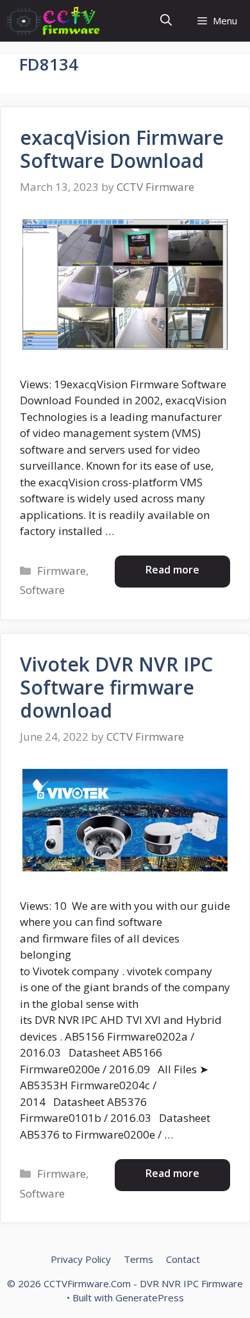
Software (42, 589)
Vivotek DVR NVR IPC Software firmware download (116, 687)
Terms (138, 1259)
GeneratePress (149, 1297)
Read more (172, 570)
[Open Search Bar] (166, 21)
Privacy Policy (81, 1259)
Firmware (61, 570)
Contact (183, 1259)
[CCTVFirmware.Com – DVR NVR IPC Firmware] (53, 21)
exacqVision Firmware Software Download (122, 149)
